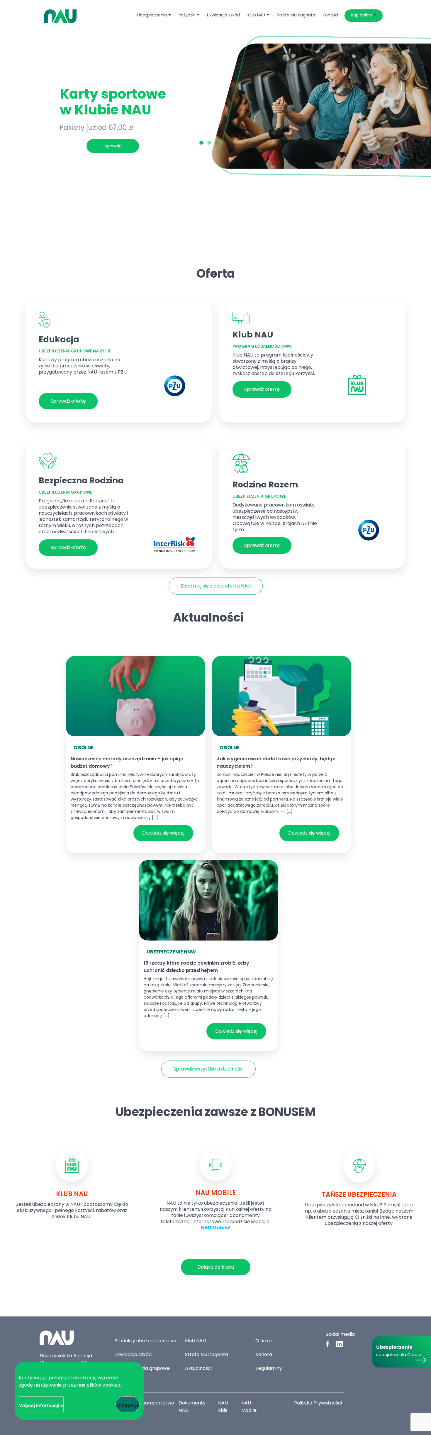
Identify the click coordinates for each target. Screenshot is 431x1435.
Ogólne (84, 747)
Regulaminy (268, 1368)
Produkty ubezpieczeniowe (145, 1340)
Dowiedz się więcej (163, 833)
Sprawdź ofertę (68, 401)
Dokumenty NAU (192, 1406)
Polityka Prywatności (318, 1402)
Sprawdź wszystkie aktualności (208, 1069)
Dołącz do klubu (215, 1267)
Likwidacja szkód (133, 1354)
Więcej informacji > (41, 1405)
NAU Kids (223, 1406)
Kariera (263, 1354)
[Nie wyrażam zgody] (136, 1369)
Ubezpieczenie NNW (171, 951)
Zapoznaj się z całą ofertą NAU (216, 586)
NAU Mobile (215, 1227)
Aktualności (198, 1368)
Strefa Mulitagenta (206, 1354)
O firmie (264, 1340)
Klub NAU (195, 1340)
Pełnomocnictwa (154, 1402)
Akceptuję (127, 1405)
